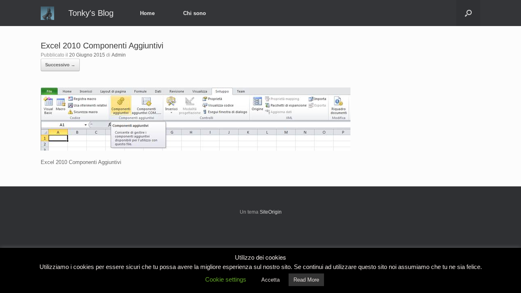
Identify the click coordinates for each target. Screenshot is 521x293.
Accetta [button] (270, 280)
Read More (306, 280)
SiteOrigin (271, 212)
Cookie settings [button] (225, 279)
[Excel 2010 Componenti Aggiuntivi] (195, 149)
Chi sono (194, 13)
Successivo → (60, 64)
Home (147, 13)
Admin (119, 55)
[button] (468, 13)
